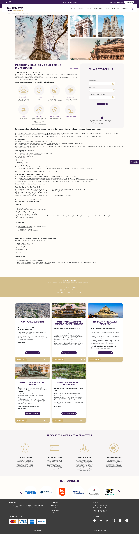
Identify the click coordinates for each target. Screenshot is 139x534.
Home (73, 8)
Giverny (89, 8)
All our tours (115, 8)
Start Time (92, 87)
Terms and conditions (100, 530)
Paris (107, 8)
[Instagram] (10, 2)
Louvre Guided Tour (56, 508)
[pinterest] (94, 520)
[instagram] (113, 520)
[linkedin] (7, 2)
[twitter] (120, 520)
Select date (92, 80)
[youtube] (101, 520)
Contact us (130, 2)
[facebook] (126, 520)
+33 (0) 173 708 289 (71, 2)
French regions (98, 8)
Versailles (80, 8)
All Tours (53, 512)
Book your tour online (32, 353)
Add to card (101, 104)
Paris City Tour (55, 505)
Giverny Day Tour (56, 510)
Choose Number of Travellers (97, 94)
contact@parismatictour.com (70, 290)
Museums (124, 8)
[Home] (132, 8)
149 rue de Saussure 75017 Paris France (70, 292)
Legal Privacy (37, 530)
